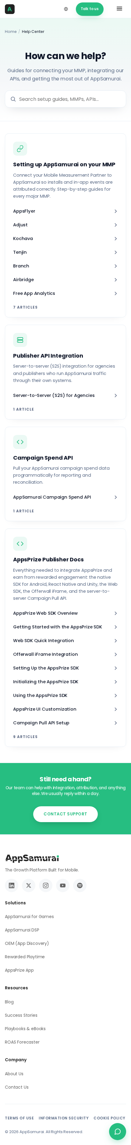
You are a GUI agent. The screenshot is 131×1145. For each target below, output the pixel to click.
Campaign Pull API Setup (41, 723)
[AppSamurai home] (11, 9)
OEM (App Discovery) (27, 943)
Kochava (23, 238)
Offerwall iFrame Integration (45, 654)
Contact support (65, 814)
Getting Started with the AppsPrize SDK (57, 627)
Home (10, 31)
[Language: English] (66, 9)
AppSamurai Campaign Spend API (52, 497)
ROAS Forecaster (22, 1042)
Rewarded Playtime (25, 957)
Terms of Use (19, 1118)
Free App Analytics (34, 293)
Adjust (20, 225)
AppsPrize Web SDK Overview (45, 613)
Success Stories (21, 1015)
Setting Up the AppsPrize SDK (46, 668)
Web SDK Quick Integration (43, 641)
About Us (14, 1074)
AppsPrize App (19, 970)
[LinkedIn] (11, 885)
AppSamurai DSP (22, 930)
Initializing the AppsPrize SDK (45, 682)
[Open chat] (117, 1131)
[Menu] (119, 9)
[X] (28, 885)
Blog (9, 1002)
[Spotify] (80, 885)
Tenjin (20, 252)
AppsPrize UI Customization (44, 709)
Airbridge (23, 280)
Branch (21, 266)
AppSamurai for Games (29, 917)
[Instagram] (45, 885)
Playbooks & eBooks (25, 1029)
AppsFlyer (24, 211)
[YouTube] (62, 885)
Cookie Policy (110, 1118)
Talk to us (90, 8)
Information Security (64, 1118)
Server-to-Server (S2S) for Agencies (53, 395)
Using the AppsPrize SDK (40, 695)
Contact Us (16, 1087)
